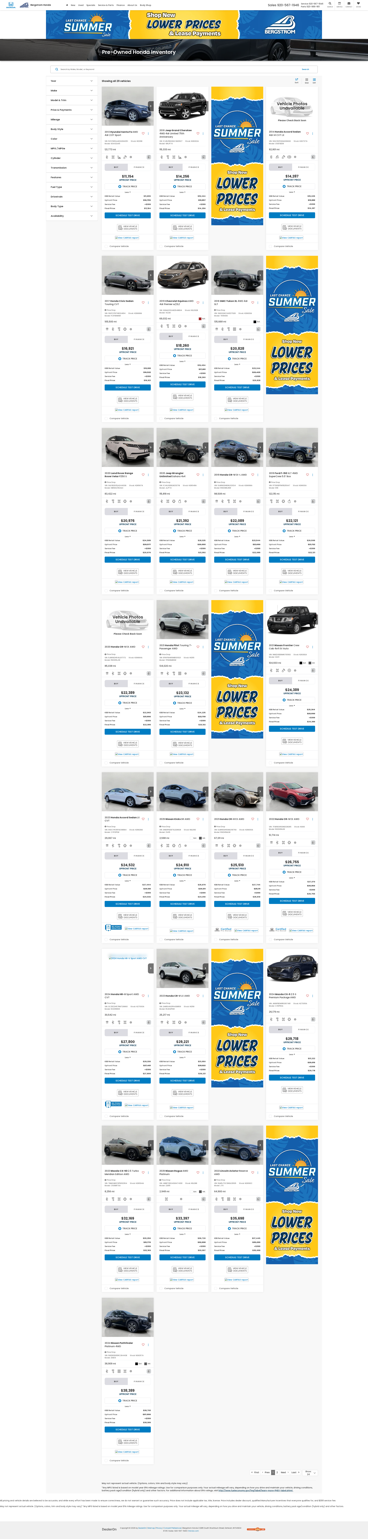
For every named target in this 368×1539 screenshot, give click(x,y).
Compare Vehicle (119, 246)
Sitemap (151, 1528)
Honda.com (193, 1531)
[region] (128, 202)
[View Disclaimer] (131, 157)
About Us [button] (132, 5)
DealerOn (142, 1528)
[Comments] (149, 157)
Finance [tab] (139, 167)
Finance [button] (121, 5)
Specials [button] (90, 5)
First (256, 1472)
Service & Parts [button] (106, 5)
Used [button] (81, 5)
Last (295, 1472)
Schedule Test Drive (128, 215)
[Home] (67, 5)
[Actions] (148, 133)
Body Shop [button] (145, 5)
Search (305, 69)
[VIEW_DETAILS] (292, 106)
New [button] (73, 5)
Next (284, 1472)
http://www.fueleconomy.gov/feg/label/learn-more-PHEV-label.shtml (255, 1490)
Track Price (129, 186)
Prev (266, 1472)
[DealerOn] (109, 1529)
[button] (151, 106)
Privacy (159, 1528)
